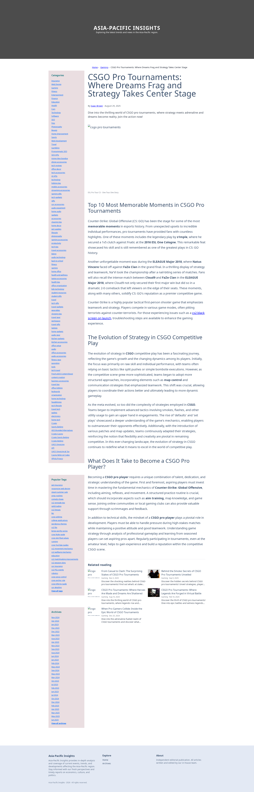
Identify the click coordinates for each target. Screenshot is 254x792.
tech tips (54, 247)
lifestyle (54, 232)
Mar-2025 (55, 713)
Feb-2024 (55, 663)
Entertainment (57, 95)
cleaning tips (56, 222)
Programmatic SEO (59, 151)
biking (53, 254)
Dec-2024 (55, 702)
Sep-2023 (55, 649)
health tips (55, 282)
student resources (58, 292)
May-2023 (55, 674)
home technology (58, 398)
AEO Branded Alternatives (62, 430)
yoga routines (57, 495)
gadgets (54, 215)
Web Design (56, 84)
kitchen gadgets (57, 338)
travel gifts (55, 324)
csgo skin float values (60, 538)
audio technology (58, 257)
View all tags (57, 591)
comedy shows (57, 499)
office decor (56, 169)
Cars (53, 109)
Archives (106, 763)
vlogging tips (56, 314)
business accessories (60, 381)
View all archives (58, 723)
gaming (54, 268)
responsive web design (60, 488)
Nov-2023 (55, 645)
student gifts (56, 296)
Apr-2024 (55, 621)
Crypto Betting (57, 441)
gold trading (56, 506)
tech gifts (55, 303)
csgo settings (56, 517)
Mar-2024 (55, 677)
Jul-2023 (54, 684)
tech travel (55, 370)
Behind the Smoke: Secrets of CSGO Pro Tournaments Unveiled (181, 572)
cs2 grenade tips (58, 502)
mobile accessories (59, 186)
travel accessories (58, 250)
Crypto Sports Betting (60, 437)
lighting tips (56, 183)
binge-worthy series (59, 531)
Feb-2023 (55, 688)
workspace (55, 321)
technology (55, 179)
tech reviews (56, 165)
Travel (53, 144)
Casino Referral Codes (60, 455)
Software (55, 116)
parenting (55, 363)
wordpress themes (59, 524)
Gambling (55, 148)
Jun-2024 (55, 656)
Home (95, 67)
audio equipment (58, 208)
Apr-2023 (55, 642)
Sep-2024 (55, 670)
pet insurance (57, 485)
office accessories (58, 352)
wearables (55, 310)
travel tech (55, 409)
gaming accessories (59, 239)
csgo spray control (58, 577)
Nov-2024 (55, 617)
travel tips (55, 384)
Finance (54, 98)
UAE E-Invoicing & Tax (60, 451)
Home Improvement (59, 134)
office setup (56, 345)
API (52, 448)
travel (53, 299)
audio (53, 349)
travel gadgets (57, 307)
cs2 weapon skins (58, 562)
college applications (59, 520)
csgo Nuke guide (58, 534)
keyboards (55, 391)
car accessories (57, 204)
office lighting (56, 388)
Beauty (54, 130)
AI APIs (54, 176)
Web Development (59, 141)
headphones (56, 402)
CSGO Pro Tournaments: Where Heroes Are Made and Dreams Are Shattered (123, 591)
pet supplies (56, 229)
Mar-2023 (55, 635)
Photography (56, 126)
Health (54, 105)
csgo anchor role (58, 580)
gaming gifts (56, 194)
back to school (57, 261)
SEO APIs (55, 155)
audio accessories (58, 356)
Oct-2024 (55, 698)
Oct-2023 (55, 681)
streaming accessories (60, 190)
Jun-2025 (55, 720)
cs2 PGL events (57, 570)
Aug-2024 (55, 653)
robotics (54, 573)
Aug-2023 (55, 638)
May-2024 (55, 667)
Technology (56, 112)
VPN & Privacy (57, 458)
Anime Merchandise (59, 158)
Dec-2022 (55, 631)
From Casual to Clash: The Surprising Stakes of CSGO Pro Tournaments (121, 572)
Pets (53, 123)
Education (55, 102)
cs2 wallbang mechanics (61, 552)
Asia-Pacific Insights (127, 27)
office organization (59, 285)
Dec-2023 (55, 628)
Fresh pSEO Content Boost (62, 374)
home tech (55, 420)
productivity (56, 243)
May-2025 (55, 716)
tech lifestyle (56, 405)
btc (52, 513)
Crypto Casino (57, 434)
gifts (53, 201)
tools (53, 367)
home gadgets (57, 331)
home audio (56, 211)
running (54, 541)
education (55, 555)
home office (56, 271)
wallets (54, 412)
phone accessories (59, 162)
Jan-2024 (55, 660)
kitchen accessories (59, 342)
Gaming (104, 67)
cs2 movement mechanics (62, 548)
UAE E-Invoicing (57, 444)
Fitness (54, 91)
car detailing (56, 587)
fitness (54, 264)
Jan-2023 (55, 624)
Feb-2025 (55, 705)
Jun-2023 (55, 691)
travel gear (55, 317)
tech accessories (58, 172)
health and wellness (59, 275)
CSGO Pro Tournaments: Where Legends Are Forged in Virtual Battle (181, 591)
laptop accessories (59, 278)
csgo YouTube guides (59, 545)
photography (56, 236)
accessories (56, 218)
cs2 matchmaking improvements (64, 559)
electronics (55, 416)
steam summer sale (59, 492)
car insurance (57, 566)
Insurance (55, 81)
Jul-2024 (54, 695)
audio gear (55, 335)
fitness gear (56, 359)
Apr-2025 (55, 709)
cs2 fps (54, 527)
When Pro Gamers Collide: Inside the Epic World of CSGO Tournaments (121, 610)
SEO (53, 119)
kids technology (57, 289)
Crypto (54, 423)
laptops (54, 328)
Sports (54, 137)
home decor (56, 225)
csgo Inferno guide (59, 584)
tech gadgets (56, 197)
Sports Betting (57, 427)
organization (56, 395)
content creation (58, 377)
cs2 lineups (56, 510)
